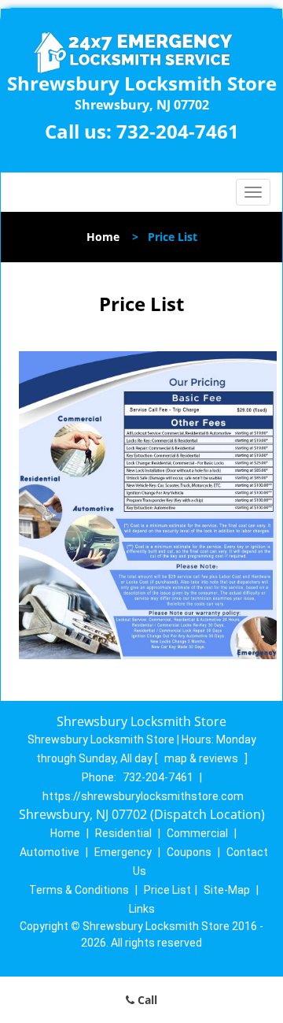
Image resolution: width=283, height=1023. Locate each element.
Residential (123, 833)
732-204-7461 (177, 131)
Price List (167, 890)
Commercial (197, 833)
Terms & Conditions (79, 890)
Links (142, 909)
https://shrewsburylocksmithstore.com (143, 796)
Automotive (49, 852)
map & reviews (202, 758)
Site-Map (227, 890)
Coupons (189, 852)
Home (102, 236)
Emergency (123, 852)
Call (145, 999)
